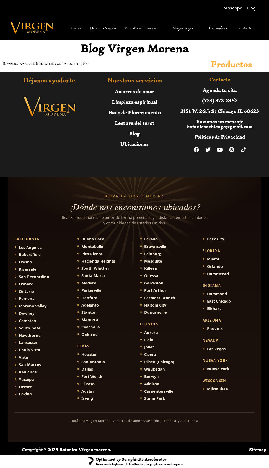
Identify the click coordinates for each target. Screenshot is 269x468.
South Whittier (95, 268)
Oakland (89, 334)
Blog (134, 133)
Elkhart (214, 308)
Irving (87, 398)
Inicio (76, 28)
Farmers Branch (159, 297)
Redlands (28, 372)
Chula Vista (29, 349)
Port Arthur (155, 290)
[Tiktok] (243, 150)
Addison (151, 383)
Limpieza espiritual (134, 101)
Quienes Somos (103, 28)
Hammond (217, 293)
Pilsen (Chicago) (159, 361)
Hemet (25, 386)
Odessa (151, 275)
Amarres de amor (134, 91)
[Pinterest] (231, 150)
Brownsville (155, 246)
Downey (26, 313)
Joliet (149, 346)
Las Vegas (216, 348)
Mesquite (153, 261)
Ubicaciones (134, 143)
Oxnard (26, 284)
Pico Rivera (91, 253)
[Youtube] (220, 150)
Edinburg (153, 253)
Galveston (153, 282)
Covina (25, 393)
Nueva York (218, 368)
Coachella (90, 326)
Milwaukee (217, 388)
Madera (88, 282)
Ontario (26, 291)
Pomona (27, 298)
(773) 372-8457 (219, 100)
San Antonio (93, 361)
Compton (27, 320)
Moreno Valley (32, 305)
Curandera (218, 28)
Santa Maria (93, 275)
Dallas (87, 369)
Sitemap (257, 449)
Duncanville (155, 312)
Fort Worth (91, 376)
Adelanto (90, 305)
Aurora (151, 332)
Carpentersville (158, 391)
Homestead (218, 273)
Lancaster (28, 342)
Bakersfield (30, 254)
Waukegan (154, 369)
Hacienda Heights (98, 261)
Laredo (151, 239)
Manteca (89, 319)
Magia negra (182, 28)
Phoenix (215, 328)
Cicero (150, 354)
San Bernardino (34, 276)
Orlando (215, 266)
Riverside (28, 269)
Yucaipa (26, 379)
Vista (23, 357)
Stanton (89, 312)
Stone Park (154, 398)
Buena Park (92, 239)
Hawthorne (30, 335)
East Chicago (219, 301)
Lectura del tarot (134, 122)
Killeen (150, 268)
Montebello (92, 246)
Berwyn (151, 376)
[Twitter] (208, 150)
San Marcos (30, 364)
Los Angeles (30, 247)
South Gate (29, 328)
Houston (89, 354)
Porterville (91, 290)
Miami (213, 259)
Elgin (148, 339)
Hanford (89, 297)
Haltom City (155, 305)
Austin (87, 391)
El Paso (88, 383)
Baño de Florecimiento (134, 112)
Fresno (25, 261)
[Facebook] (196, 150)
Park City (215, 239)
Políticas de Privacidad (220, 137)
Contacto (244, 28)
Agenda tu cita (220, 89)
